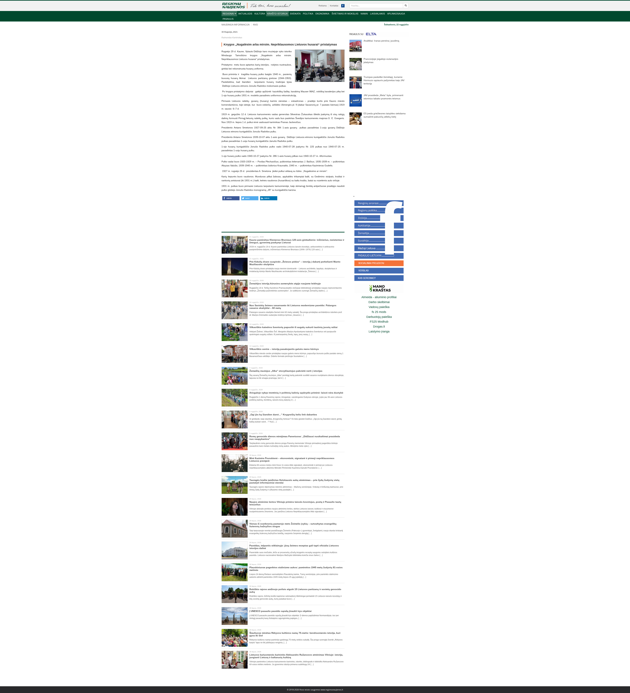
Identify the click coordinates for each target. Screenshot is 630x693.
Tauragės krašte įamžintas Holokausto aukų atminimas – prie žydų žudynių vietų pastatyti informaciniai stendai (294, 481)
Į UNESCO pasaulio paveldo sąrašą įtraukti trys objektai (280, 611)
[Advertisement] (283, 212)
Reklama (323, 6)
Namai (364, 13)
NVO (255, 24)
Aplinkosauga (396, 13)
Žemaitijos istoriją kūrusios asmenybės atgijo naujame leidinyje (285, 283)
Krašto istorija (277, 13)
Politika (308, 13)
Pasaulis (228, 19)
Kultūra (259, 13)
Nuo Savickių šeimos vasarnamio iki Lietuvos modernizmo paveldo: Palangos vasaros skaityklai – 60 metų (292, 306)
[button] (231, 198)
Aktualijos (245, 13)
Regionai (228, 13)
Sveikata (295, 13)
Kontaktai (334, 6)
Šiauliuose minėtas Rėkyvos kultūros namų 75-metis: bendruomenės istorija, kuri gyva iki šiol (294, 634)
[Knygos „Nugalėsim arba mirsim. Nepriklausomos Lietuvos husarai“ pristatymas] (320, 66)
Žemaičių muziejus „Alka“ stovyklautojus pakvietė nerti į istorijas (285, 371)
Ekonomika (322, 13)
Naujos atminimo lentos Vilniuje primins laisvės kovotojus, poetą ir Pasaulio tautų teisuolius (295, 503)
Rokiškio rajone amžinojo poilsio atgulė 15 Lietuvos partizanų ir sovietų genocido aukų (295, 590)
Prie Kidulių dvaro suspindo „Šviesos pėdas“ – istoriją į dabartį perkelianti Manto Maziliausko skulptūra (294, 262)
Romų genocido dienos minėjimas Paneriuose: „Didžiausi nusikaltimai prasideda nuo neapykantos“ (294, 437)
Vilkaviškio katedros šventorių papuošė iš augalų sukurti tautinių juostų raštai (293, 327)
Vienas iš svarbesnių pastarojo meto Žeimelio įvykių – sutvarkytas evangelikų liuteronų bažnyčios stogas (292, 525)
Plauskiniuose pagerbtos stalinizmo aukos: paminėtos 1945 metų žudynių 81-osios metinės (296, 568)
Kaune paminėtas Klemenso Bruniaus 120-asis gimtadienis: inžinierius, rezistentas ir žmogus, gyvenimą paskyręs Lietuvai (296, 241)
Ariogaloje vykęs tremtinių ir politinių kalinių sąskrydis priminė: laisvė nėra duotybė (296, 392)
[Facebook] (343, 5)
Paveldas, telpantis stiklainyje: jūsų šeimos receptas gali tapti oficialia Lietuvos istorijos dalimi (294, 546)
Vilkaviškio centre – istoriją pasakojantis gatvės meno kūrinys (284, 349)
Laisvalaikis (377, 13)
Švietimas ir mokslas (345, 13)
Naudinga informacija (235, 24)
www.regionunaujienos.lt (332, 689)
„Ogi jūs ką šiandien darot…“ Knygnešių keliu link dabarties (283, 414)
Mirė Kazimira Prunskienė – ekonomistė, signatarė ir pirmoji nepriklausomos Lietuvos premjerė (291, 459)
